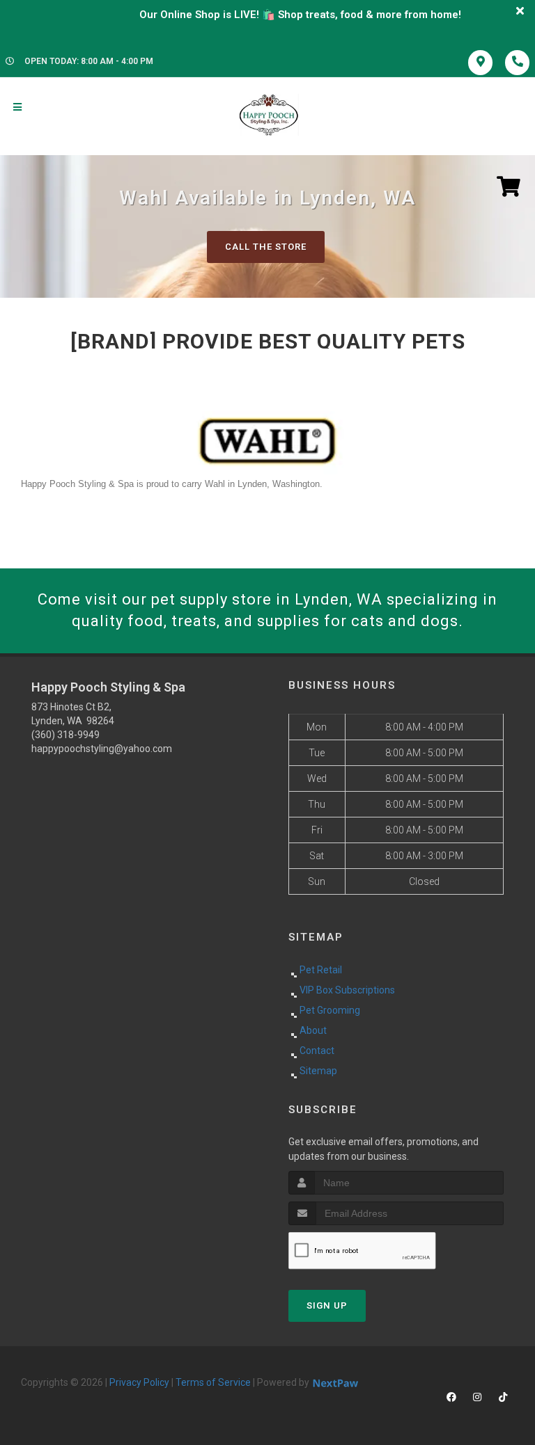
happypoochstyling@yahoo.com (101, 748)
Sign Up (327, 1305)
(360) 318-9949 (65, 734)
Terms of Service (213, 1382)
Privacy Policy (139, 1382)
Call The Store (266, 246)
